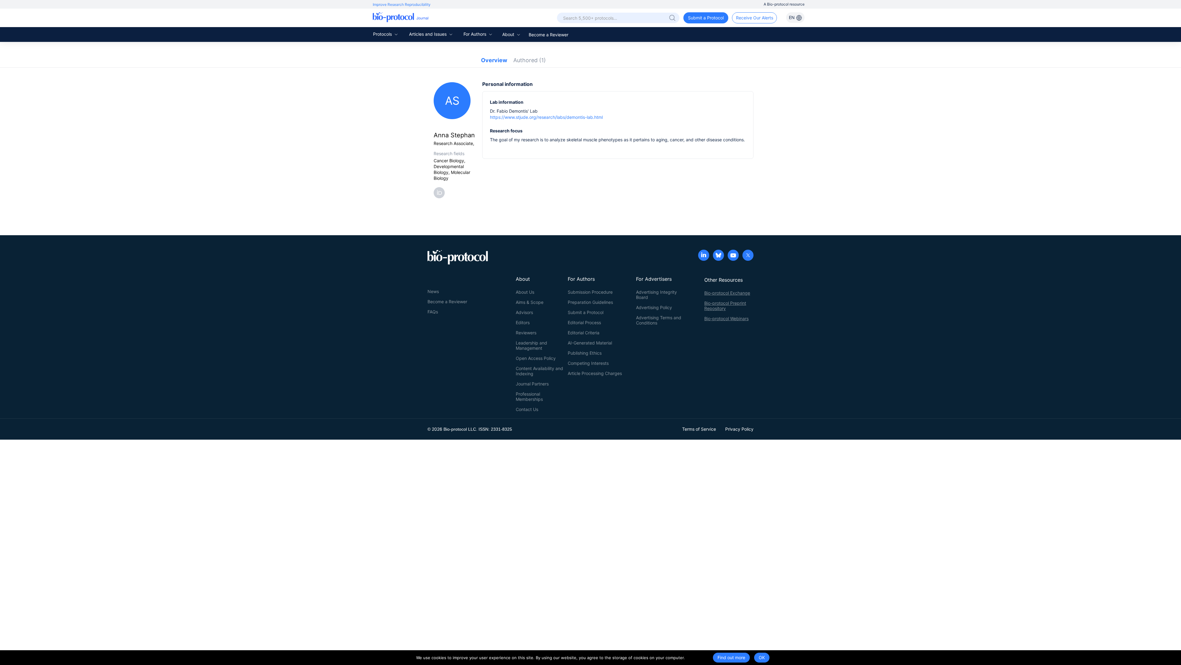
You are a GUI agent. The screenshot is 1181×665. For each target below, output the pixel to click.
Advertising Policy (654, 307)
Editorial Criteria (583, 332)
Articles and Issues (428, 34)
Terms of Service (699, 429)
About (508, 34)
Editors (523, 322)
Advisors (524, 312)
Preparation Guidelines (590, 302)
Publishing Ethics (585, 353)
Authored (529, 60)
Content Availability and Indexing (539, 371)
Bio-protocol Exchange (727, 293)
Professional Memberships (529, 396)
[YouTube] (733, 256)
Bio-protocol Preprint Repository (725, 305)
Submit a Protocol (706, 17)
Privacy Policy (739, 429)
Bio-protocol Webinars (726, 318)
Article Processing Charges (595, 373)
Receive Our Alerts (754, 17)
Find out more (731, 657)
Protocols (383, 34)
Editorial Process (584, 322)
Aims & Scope (529, 302)
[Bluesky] (718, 256)
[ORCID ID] (440, 192)
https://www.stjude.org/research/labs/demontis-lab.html (546, 117)
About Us (525, 292)
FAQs (432, 311)
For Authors (475, 34)
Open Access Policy (536, 358)
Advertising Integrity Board (656, 294)
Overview (494, 60)
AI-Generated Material (590, 342)
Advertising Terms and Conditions (658, 320)
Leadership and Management (531, 345)
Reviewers (526, 332)
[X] (748, 256)
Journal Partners (532, 383)
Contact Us (527, 409)
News (433, 291)
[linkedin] (703, 256)
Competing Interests (588, 363)
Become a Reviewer (548, 34)
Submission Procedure (590, 292)
